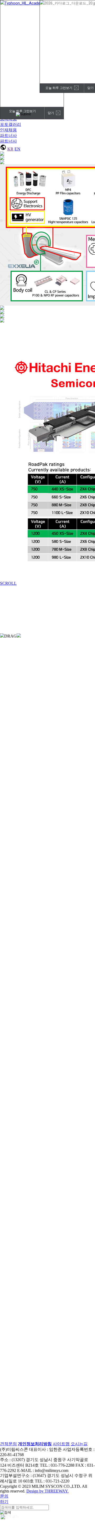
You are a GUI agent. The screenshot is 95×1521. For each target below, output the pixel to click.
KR (10, 149)
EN (17, 149)
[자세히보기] (57, 1451)
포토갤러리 (10, 124)
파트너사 (8, 135)
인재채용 (8, 130)
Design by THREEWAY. (47, 1491)
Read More (9, 652)
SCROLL (8, 583)
